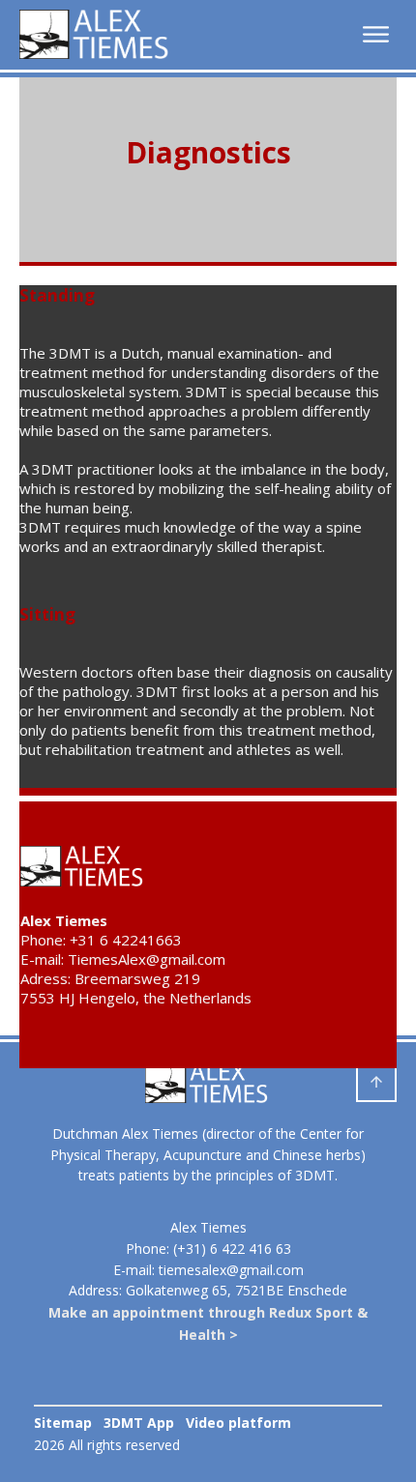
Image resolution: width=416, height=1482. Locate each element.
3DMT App (139, 1422)
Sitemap (63, 1422)
